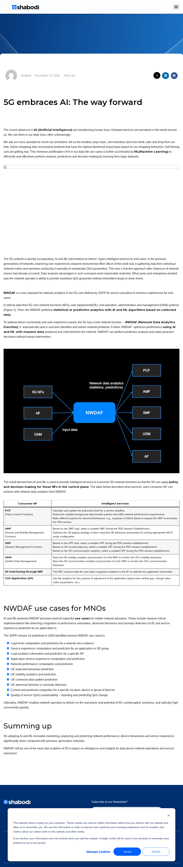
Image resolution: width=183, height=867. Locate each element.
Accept (127, 851)
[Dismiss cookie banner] (168, 816)
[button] (176, 7)
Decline (156, 851)
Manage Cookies (98, 851)
